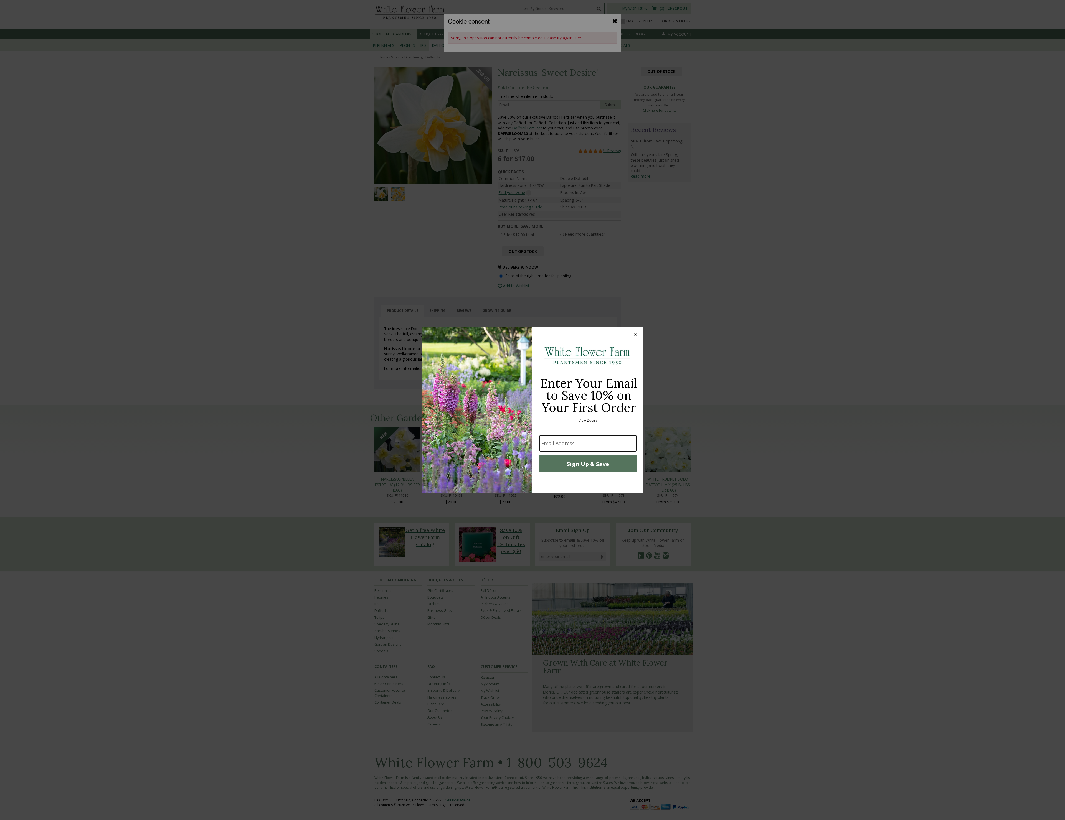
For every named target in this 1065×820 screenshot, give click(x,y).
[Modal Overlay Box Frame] (532, 410)
